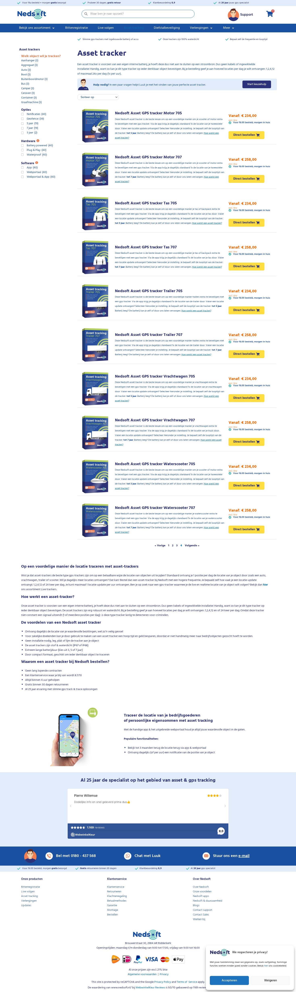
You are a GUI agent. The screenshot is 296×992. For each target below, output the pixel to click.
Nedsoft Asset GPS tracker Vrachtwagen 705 (155, 376)
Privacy (164, 974)
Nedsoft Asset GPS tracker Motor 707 (148, 157)
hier (266, 966)
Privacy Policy (162, 982)
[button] (37, 28)
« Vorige (160, 545)
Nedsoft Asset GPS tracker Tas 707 (146, 247)
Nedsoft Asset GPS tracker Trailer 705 (148, 291)
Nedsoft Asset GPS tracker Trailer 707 (148, 335)
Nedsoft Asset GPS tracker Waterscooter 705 (155, 464)
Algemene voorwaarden (142, 974)
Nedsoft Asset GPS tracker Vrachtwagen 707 (155, 420)
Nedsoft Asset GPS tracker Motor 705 (148, 113)
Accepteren (229, 980)
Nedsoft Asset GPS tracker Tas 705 (146, 203)
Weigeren (270, 980)
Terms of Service (186, 982)
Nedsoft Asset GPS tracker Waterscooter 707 (155, 508)
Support (246, 15)
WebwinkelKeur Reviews (150, 987)
